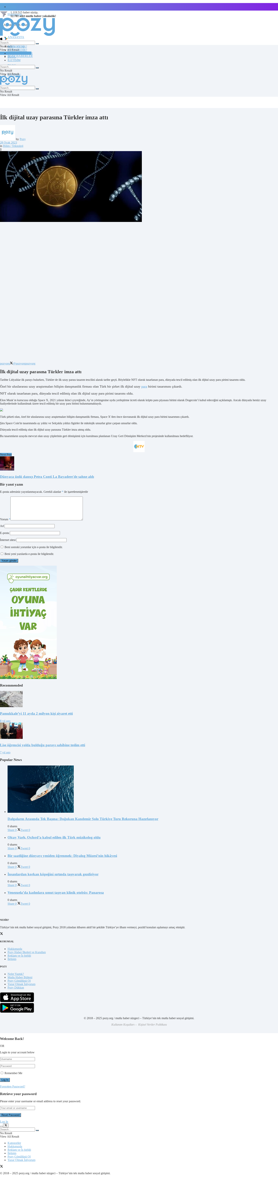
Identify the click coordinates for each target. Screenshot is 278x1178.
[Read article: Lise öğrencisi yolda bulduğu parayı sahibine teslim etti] (139, 731)
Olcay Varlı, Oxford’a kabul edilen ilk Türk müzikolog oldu (54, 837)
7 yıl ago (5, 752)
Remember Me (13, 1073)
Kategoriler (14, 1143)
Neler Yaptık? (16, 974)
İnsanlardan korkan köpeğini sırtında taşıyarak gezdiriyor (53, 874)
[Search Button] (37, 43)
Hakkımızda (15, 948)
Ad (2, 526)
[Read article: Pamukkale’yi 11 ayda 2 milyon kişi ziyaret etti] (139, 699)
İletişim (12, 6)
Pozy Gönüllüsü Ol (19, 980)
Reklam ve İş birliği (19, 955)
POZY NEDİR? (17, 50)
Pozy (23, 139)
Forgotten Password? (12, 1086)
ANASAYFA (16, 37)
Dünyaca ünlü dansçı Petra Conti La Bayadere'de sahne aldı (47, 477)
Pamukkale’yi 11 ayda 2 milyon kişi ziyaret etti (36, 713)
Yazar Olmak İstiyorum (21, 984)
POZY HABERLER (20, 56)
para (144, 386)
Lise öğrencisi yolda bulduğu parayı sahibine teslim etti (42, 745)
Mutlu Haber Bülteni (20, 977)
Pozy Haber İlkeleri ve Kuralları (27, 952)
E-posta (4, 533)
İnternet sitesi (8, 539)
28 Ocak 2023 (8, 142)
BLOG (12, 56)
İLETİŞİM (14, 60)
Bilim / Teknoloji (13, 146)
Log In (4, 1121)
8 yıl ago (5, 720)
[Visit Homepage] (27, 35)
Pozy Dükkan (16, 987)
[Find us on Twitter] (1, 1166)
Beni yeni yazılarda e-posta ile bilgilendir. (29, 553)
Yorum (5, 519)
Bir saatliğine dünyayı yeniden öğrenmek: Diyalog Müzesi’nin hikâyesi (62, 856)
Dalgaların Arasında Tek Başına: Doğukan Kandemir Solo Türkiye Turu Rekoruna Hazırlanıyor (83, 819)
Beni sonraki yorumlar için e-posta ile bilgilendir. (34, 547)
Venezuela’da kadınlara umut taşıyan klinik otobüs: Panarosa (56, 893)
